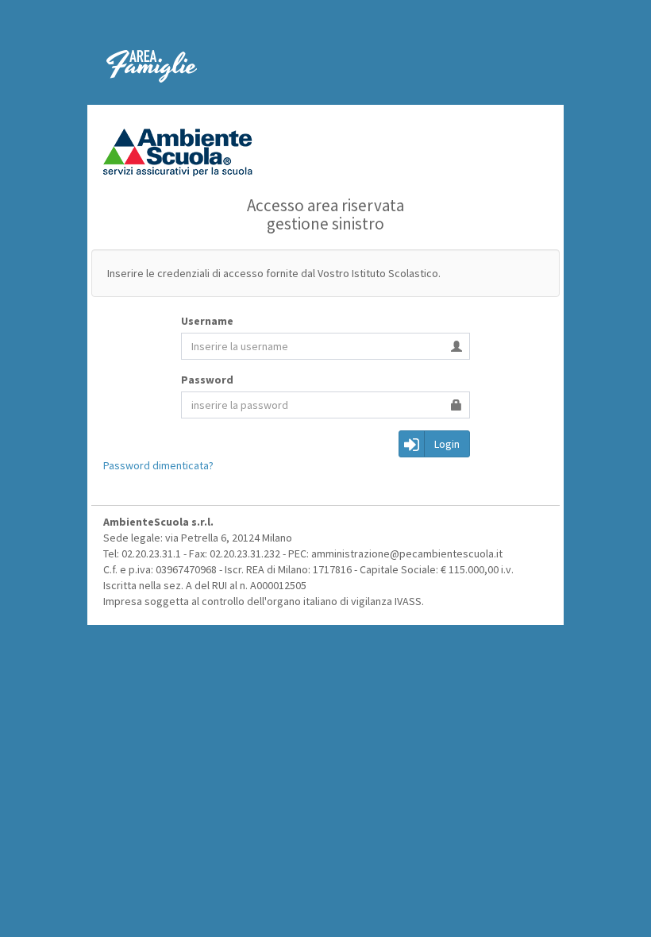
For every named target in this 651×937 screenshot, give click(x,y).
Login (447, 444)
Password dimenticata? (158, 465)
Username (207, 321)
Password (207, 379)
